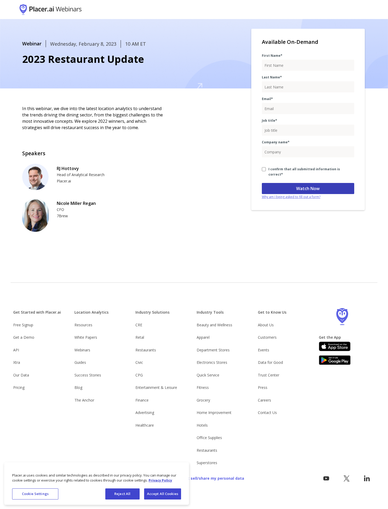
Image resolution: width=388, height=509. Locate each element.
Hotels (202, 425)
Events (263, 349)
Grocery (203, 400)
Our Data (21, 375)
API (16, 349)
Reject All (122, 493)
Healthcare (144, 425)
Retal (139, 337)
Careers (264, 400)
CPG (139, 375)
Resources (83, 324)
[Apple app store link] (335, 346)
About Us (266, 324)
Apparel (203, 337)
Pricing (19, 387)
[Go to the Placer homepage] (342, 316)
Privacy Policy (160, 480)
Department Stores (213, 349)
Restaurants (145, 349)
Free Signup (23, 324)
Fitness (203, 387)
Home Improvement (214, 412)
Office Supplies (209, 437)
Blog (78, 387)
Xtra (16, 362)
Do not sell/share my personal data (210, 478)
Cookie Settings (35, 493)
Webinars (82, 349)
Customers (267, 337)
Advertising (144, 412)
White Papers (85, 337)
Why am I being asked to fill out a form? (291, 197)
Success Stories (87, 375)
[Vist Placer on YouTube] (326, 478)
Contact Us (267, 412)
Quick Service (208, 375)
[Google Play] (335, 360)
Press (262, 387)
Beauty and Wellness (214, 324)
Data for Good (270, 362)
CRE (138, 324)
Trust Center (268, 375)
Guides (80, 362)
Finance (142, 400)
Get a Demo (23, 337)
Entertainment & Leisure (156, 387)
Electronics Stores (212, 362)
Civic (139, 362)
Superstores (207, 462)
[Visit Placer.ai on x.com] (346, 478)
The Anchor (84, 400)
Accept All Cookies (162, 493)
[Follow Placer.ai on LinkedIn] (367, 478)
